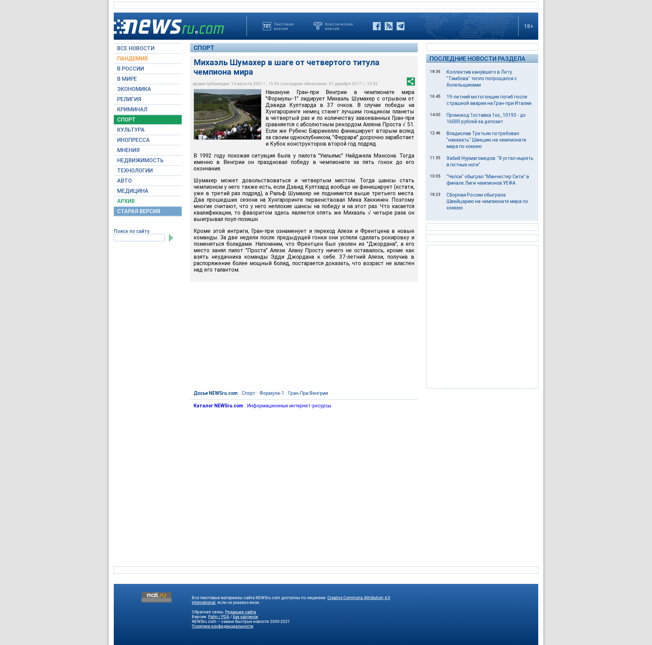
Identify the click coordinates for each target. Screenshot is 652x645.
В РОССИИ (130, 69)
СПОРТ (126, 119)
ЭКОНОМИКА (134, 89)
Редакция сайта (240, 612)
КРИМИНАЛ (132, 109)
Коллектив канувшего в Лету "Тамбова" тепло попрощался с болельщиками (482, 78)
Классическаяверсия (339, 26)
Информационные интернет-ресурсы (289, 405)
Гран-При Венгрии (308, 393)
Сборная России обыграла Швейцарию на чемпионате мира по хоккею (487, 201)
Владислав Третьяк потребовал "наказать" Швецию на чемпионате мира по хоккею (486, 140)
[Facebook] (377, 26)
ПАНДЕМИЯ (132, 58)
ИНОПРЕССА (133, 140)
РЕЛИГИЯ (129, 99)
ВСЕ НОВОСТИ (136, 48)
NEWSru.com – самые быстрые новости (230, 621)
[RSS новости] (389, 26)
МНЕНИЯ (128, 150)
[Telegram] (400, 26)
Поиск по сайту (131, 231)
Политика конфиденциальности (222, 626)
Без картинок (245, 616)
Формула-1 (271, 393)
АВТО (124, 181)
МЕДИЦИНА (132, 191)
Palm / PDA (218, 616)
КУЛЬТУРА (131, 130)
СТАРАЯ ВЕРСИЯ (138, 211)
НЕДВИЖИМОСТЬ (140, 160)
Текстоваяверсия (284, 26)
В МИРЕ (127, 79)
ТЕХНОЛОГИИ (135, 170)
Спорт (204, 47)
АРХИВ (126, 201)
